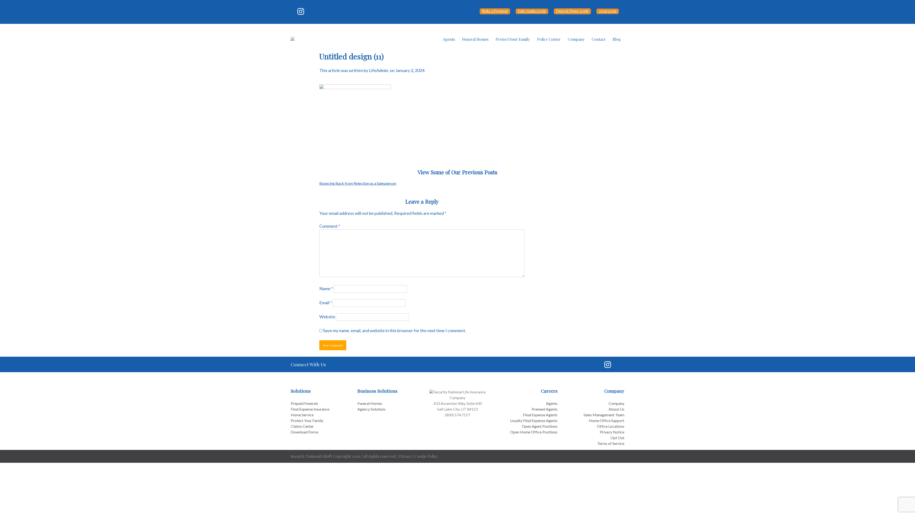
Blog (617, 39)
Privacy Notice (612, 432)
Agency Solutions (371, 409)
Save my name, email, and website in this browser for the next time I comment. (394, 330)
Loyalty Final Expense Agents (534, 420)
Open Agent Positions (540, 426)
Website (327, 316)
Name (326, 288)
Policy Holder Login (532, 11)
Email (325, 302)
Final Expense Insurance (310, 409)
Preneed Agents (545, 409)
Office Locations (610, 426)
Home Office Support (606, 420)
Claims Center (302, 426)
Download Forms (305, 432)
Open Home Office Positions (534, 432)
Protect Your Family (513, 39)
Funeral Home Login (572, 10)
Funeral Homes (475, 39)
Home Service (302, 414)
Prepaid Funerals (304, 403)
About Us (616, 409)
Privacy (405, 456)
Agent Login (607, 11)
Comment (329, 226)
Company (576, 39)
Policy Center (549, 39)
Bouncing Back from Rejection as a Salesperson (357, 183)
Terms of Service (610, 443)
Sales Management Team (604, 414)
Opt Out (617, 437)
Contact (598, 39)
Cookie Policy (426, 456)
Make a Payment (495, 10)
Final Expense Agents (540, 414)
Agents (449, 39)
